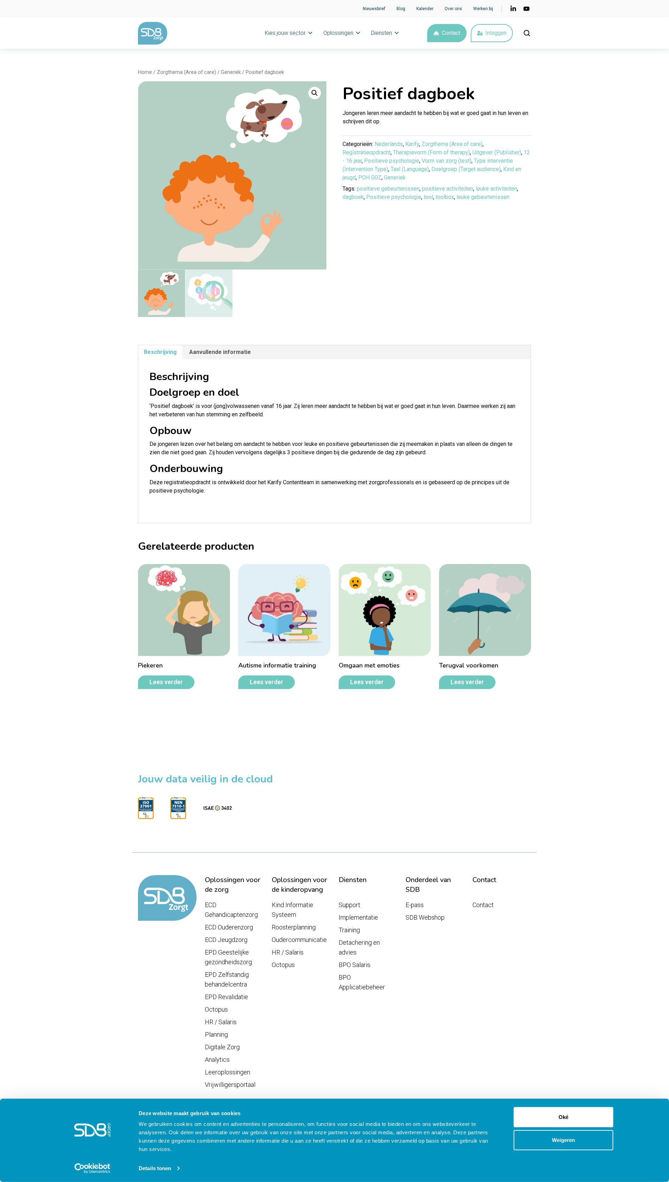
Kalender (424, 8)
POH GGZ (370, 177)
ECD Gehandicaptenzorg (231, 909)
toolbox (445, 197)
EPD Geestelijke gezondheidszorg (228, 957)
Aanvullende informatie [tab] (220, 352)
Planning (216, 1034)
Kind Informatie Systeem (292, 909)
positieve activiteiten (447, 188)
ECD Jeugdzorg (226, 939)
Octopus (216, 1009)
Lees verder (166, 682)
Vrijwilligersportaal (230, 1084)
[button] (314, 93)
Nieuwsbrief (374, 8)
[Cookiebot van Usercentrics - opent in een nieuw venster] (92, 1168)
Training (349, 930)
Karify (412, 144)
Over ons (453, 8)
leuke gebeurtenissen (482, 197)
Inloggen (496, 33)
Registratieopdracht (367, 152)
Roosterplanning (294, 927)
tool (428, 197)
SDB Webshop (425, 917)
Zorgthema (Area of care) (186, 72)
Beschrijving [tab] (160, 352)
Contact (451, 33)
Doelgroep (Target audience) (466, 169)
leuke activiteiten (496, 188)
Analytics (217, 1059)
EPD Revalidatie (226, 997)
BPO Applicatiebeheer (362, 982)
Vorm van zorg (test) (446, 160)
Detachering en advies (359, 947)
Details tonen (155, 1168)
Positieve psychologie (391, 160)
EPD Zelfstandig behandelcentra (227, 979)
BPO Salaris (354, 964)
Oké (563, 1117)
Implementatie (358, 917)
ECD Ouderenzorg (229, 927)
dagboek (353, 197)
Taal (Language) (410, 169)
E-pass (415, 905)
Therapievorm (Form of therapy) (431, 152)
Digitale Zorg (222, 1047)
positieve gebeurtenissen (388, 188)
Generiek (231, 72)
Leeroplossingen (227, 1072)
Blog (401, 8)
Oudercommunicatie (299, 939)
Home (145, 72)
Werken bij (483, 8)
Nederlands (389, 144)
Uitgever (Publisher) (496, 152)
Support (349, 905)
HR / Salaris (221, 1022)
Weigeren (563, 1140)
